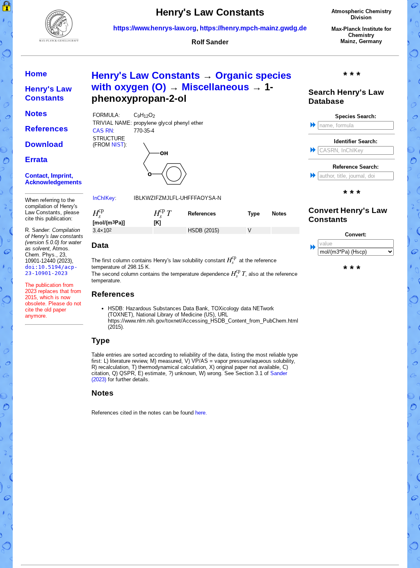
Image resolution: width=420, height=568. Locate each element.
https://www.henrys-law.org (154, 28)
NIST (118, 145)
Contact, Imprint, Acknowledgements (53, 179)
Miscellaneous (215, 86)
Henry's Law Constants (48, 93)
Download (44, 144)
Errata (36, 159)
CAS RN (103, 131)
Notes (36, 113)
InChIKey (104, 198)
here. (201, 413)
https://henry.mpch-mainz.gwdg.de (253, 28)
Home (36, 73)
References (46, 128)
